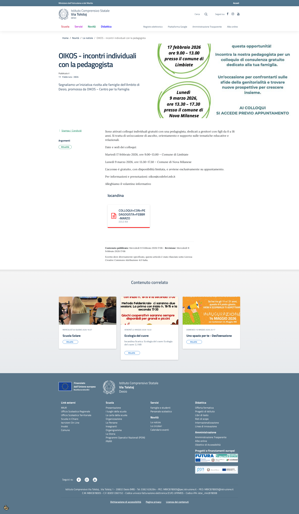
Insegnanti (111, 426)
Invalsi (64, 426)
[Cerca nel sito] (206, 14)
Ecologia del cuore (136, 335)
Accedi (236, 3)
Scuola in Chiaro (69, 419)
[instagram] (233, 14)
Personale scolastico (161, 411)
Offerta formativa (204, 408)
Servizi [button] (79, 26)
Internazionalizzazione (207, 422)
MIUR (64, 408)
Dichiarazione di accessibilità (125, 502)
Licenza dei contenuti (177, 502)
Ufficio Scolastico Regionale (75, 411)
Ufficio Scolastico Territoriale (76, 415)
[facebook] (227, 14)
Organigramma (114, 430)
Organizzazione (114, 419)
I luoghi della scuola (116, 411)
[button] (216, 459)
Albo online (232, 26)
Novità (75, 38)
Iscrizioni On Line (70, 422)
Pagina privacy (153, 502)
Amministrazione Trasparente (207, 26)
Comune (65, 430)
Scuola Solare (72, 335)
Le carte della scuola (116, 415)
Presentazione (113, 408)
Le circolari (156, 426)
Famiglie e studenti (160, 408)
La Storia (110, 434)
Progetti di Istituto (205, 411)
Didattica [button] (106, 26)
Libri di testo (201, 415)
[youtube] (238, 14)
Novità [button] (92, 26)
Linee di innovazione (206, 426)
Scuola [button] (65, 26)
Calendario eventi (159, 430)
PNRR (109, 441)
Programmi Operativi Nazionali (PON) (125, 437)
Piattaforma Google (177, 26)
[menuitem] (65, 26)
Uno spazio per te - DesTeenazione (209, 335)
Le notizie (88, 38)
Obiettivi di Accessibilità (208, 445)
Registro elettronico (153, 26)
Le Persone (111, 422)
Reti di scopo (202, 419)
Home (65, 38)
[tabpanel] (88, 329)
